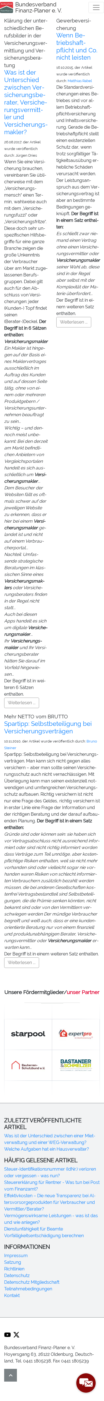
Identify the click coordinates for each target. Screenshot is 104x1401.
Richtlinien (14, 1269)
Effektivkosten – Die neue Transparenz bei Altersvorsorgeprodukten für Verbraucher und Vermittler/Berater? (50, 1202)
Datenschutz (17, 1275)
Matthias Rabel (80, 81)
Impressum (16, 1255)
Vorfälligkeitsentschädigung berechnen (44, 1235)
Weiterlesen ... (21, 702)
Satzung (12, 1262)
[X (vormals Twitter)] (16, 1334)
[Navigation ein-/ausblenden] (96, 7)
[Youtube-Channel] (7, 1334)
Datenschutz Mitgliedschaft (31, 1282)
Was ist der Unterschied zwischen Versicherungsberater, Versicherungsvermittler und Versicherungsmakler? (26, 102)
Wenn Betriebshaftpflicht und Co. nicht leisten (76, 46)
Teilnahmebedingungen (28, 1288)
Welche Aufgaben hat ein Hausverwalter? (46, 1149)
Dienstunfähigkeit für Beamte (33, 1229)
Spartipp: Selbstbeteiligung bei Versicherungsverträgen (48, 727)
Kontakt (12, 1295)
